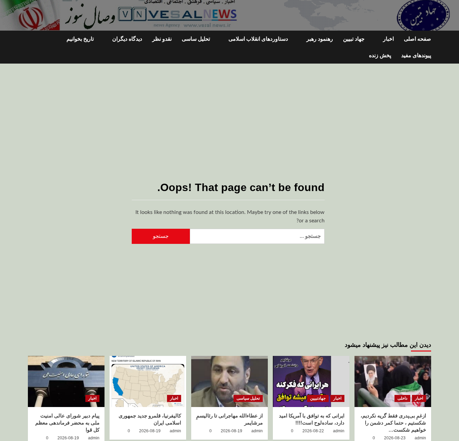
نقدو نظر (162, 39)
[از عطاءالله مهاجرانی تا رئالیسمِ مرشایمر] (229, 381)
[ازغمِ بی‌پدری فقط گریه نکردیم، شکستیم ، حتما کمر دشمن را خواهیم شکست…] (392, 381)
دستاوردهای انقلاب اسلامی (258, 39)
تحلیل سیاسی (248, 398)
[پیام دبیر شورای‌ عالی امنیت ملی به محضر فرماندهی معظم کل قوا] (66, 381)
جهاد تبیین (354, 39)
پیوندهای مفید (416, 55)
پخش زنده (380, 55)
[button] (32, 47)
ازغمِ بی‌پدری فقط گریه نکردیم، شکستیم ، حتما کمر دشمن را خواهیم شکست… (393, 423)
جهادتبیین (318, 398)
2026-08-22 (313, 431)
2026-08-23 (395, 438)
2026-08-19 (231, 431)
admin (420, 438)
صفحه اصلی (417, 39)
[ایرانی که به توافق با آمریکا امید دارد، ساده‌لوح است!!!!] (311, 381)
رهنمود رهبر (319, 39)
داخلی (402, 398)
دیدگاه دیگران (127, 39)
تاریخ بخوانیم (80, 39)
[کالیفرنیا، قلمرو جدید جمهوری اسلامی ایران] (148, 381)
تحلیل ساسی (196, 39)
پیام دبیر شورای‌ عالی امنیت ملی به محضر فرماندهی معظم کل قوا (67, 423)
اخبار (388, 39)
